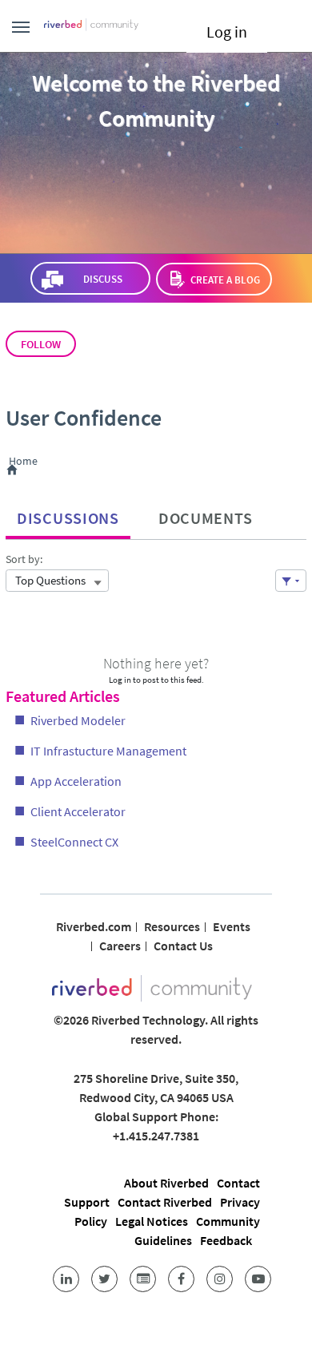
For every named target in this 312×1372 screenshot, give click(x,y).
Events (231, 926)
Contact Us (183, 946)
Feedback (226, 1240)
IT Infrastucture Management (108, 751)
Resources (172, 926)
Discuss (102, 279)
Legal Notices (151, 1221)
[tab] (68, 514)
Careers (120, 946)
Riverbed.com (93, 926)
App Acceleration (76, 781)
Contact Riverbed (165, 1202)
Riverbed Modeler (78, 720)
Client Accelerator (78, 811)
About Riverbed (166, 1183)
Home (26, 462)
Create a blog (225, 280)
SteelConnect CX (74, 842)
